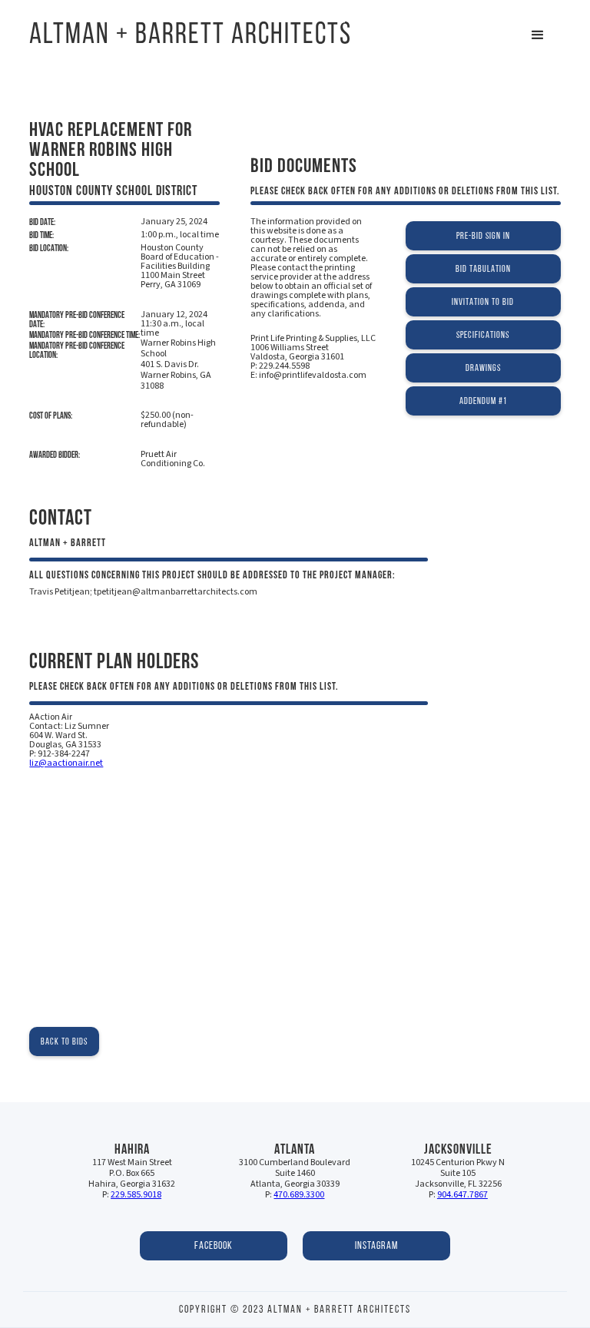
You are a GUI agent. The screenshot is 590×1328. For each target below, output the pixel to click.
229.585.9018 (136, 1194)
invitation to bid (483, 301)
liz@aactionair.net (66, 763)
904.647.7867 (462, 1194)
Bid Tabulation (483, 268)
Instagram (376, 1245)
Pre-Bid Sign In (483, 235)
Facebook (213, 1245)
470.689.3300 (298, 1194)
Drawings (483, 368)
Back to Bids (64, 1041)
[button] (538, 35)
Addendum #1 (483, 401)
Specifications (482, 334)
